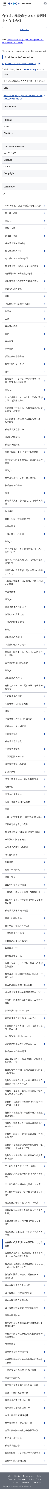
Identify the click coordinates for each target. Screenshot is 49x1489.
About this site (14, 1476)
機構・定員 (10, 877)
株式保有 (9, 511)
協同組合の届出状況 (14, 614)
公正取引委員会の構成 (15, 885)
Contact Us (13, 1482)
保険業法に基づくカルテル (17, 1010)
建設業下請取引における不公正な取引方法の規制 (24, 653)
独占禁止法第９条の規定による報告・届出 (24, 502)
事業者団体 (10, 592)
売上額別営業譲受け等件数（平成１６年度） (24, 1193)
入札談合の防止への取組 (16, 847)
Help (39, 1476)
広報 (7, 809)
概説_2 (8, 390)
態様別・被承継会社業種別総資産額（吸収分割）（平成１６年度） (24, 1146)
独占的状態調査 (12, 444)
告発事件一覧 (11, 948)
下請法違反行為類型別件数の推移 (20, 1370)
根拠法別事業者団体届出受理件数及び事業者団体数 (24, 1324)
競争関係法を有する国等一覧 (18, 1423)
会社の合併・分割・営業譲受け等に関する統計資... (24, 1071)
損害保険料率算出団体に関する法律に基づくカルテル (24, 1027)
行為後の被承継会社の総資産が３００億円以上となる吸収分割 (24, 1265)
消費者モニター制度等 (15, 726)
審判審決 (9, 341)
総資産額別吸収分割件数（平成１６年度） (23, 1222)
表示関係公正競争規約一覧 (17, 1408)
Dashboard (25, 1482)
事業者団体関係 (12, 1315)
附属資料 (9, 862)
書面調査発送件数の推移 (16, 1352)
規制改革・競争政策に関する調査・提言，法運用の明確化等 (23, 380)
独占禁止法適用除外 (14, 429)
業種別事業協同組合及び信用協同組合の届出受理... (24, 1335)
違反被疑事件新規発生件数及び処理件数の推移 (24, 1361)
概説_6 (8, 599)
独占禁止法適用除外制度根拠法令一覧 (23, 992)
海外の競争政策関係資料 (16, 1415)
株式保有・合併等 (13, 485)
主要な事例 (10, 526)
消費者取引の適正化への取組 (18, 719)
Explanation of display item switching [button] (19, 63)
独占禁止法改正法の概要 (16, 910)
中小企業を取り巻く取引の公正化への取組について (24, 550)
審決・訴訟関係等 (13, 918)
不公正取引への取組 (14, 534)
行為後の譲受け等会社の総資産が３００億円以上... (24, 1276)
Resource (24, 29)
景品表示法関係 (12, 1378)
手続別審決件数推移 (14, 933)
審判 (7, 334)
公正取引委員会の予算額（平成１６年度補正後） (24, 901)
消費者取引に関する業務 (16, 704)
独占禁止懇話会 (12, 1445)
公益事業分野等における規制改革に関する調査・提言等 (24, 409)
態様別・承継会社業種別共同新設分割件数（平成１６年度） (24, 1092)
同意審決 (9, 349)
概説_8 (8, 670)
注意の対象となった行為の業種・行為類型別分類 (24, 965)
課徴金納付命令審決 (14, 356)
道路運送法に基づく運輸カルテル (20, 1044)
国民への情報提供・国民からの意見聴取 (24, 817)
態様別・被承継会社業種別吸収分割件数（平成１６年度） (24, 1103)
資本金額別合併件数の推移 (17, 1285)
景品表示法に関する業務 (16, 663)
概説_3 (8, 470)
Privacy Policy (35, 1479)
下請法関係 (10, 1344)
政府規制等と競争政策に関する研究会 (23, 1453)
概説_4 (8, 493)
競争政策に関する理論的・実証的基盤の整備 (24, 461)
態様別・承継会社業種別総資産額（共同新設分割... (24, 1135)
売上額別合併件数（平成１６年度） (21, 1166)
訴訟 (7, 371)
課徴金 (8, 311)
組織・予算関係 (12, 870)
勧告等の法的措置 (13, 288)
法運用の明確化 (12, 437)
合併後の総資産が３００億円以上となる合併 (24, 1244)
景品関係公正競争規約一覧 (17, 1400)
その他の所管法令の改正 (16, 258)
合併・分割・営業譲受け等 (17, 519)
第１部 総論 (11, 213)
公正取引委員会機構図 (15, 1460)
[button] (45, 3)
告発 (7, 319)
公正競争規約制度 (13, 696)
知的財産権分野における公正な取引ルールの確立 (24, 420)
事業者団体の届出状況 (15, 607)
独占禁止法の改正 (13, 251)
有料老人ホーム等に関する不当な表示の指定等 (24, 687)
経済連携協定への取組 (15, 764)
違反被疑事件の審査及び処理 (18, 273)
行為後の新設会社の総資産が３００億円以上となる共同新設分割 (24, 1254)
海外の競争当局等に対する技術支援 (21, 779)
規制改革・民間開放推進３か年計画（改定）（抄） (24, 975)
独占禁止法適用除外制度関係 (18, 985)
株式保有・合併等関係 (15, 1051)
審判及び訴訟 (11, 326)
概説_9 (8, 711)
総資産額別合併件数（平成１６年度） (23, 1203)
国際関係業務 (11, 734)
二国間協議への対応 (14, 756)
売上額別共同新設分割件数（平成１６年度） (24, 1175)
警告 (7, 296)
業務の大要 (10, 228)
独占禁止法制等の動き (15, 243)
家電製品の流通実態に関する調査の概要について (24, 572)
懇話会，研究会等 (13, 1438)
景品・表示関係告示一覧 (16, 1393)
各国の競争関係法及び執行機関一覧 (21, 1430)
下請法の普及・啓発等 (15, 644)
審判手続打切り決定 (14, 364)
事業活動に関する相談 (15, 839)
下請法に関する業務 (14, 622)
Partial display (30, 69)
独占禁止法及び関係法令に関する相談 (23, 832)
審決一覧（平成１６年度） (17, 925)
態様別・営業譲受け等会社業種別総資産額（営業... (24, 1157)
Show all (40, 69)
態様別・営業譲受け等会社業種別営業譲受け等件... (24, 1114)
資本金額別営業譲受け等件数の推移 (21, 1308)
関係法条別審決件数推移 (16, 941)
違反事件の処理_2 (13, 678)
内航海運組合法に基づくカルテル (20, 1018)
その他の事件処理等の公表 (17, 304)
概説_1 (8, 221)
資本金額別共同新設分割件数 (18, 1293)
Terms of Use (28, 1476)
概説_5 (8, 541)
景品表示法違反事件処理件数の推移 (21, 1385)
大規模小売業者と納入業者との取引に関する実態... (24, 582)
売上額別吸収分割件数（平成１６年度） (24, 1184)
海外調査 (9, 787)
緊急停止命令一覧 (13, 956)
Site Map (37, 1482)
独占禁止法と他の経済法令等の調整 (21, 266)
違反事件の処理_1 (13, 637)
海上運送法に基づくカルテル (18, 1036)
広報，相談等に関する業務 (17, 802)
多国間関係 (10, 771)
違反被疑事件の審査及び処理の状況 (21, 281)
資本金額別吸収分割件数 (16, 1300)
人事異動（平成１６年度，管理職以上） (24, 892)
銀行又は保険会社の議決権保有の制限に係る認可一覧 (24, 1060)
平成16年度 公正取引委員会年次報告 (23, 206)
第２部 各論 (11, 236)
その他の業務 (11, 854)
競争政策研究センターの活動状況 (20, 478)
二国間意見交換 (12, 749)
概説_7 (8, 629)
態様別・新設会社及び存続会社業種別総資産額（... (24, 1125)
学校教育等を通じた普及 (16, 824)
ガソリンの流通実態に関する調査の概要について (24, 561)
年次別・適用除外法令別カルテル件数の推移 (24, 1001)
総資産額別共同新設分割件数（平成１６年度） (24, 1211)
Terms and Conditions (17, 1479)
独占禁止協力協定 (13, 741)
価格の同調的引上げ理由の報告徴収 (21, 452)
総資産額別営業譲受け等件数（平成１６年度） (24, 1233)
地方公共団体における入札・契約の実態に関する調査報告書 (24, 399)
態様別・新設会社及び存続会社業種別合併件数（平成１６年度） (24, 1082)
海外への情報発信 (13, 794)
